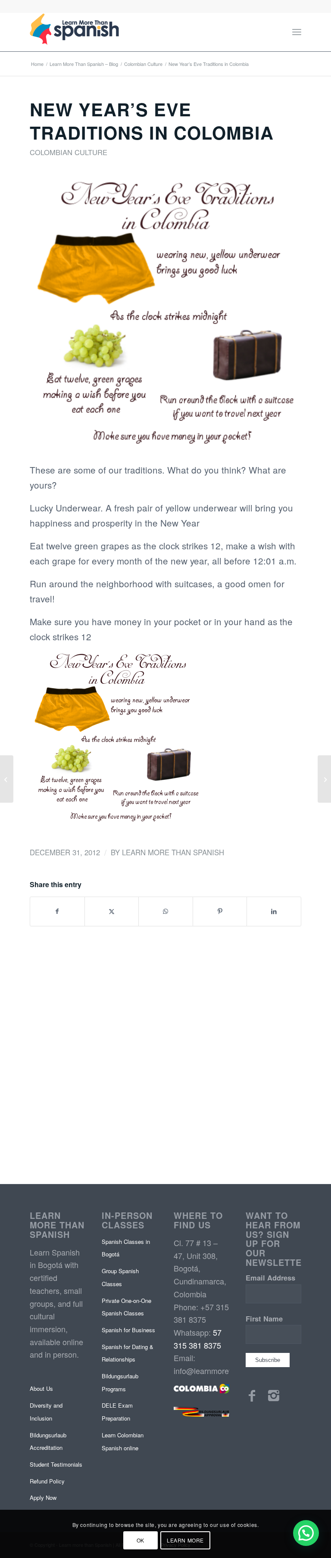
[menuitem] (296, 32)
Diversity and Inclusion (46, 1411)
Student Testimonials (56, 1464)
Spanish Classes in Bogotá (126, 1248)
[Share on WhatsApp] (166, 911)
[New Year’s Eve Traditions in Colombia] (165, 315)
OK (140, 1540)
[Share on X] (112, 911)
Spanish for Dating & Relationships (127, 1353)
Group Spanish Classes (120, 1277)
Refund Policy (47, 1481)
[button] (306, 1533)
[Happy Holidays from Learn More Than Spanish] (6, 779)
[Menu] (296, 32)
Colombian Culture (68, 152)
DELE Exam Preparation (117, 1411)
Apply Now (43, 1497)
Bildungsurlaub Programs (120, 1382)
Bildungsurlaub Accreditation (48, 1441)
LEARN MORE (185, 1540)
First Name (264, 1318)
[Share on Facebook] (57, 911)
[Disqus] (165, 1051)
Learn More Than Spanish (173, 852)
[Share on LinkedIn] (274, 911)
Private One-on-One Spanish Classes (126, 1307)
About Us (41, 1388)
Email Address (270, 1277)
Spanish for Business (128, 1330)
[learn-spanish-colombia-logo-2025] (74, 31)
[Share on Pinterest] (220, 911)
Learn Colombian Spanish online (123, 1441)
